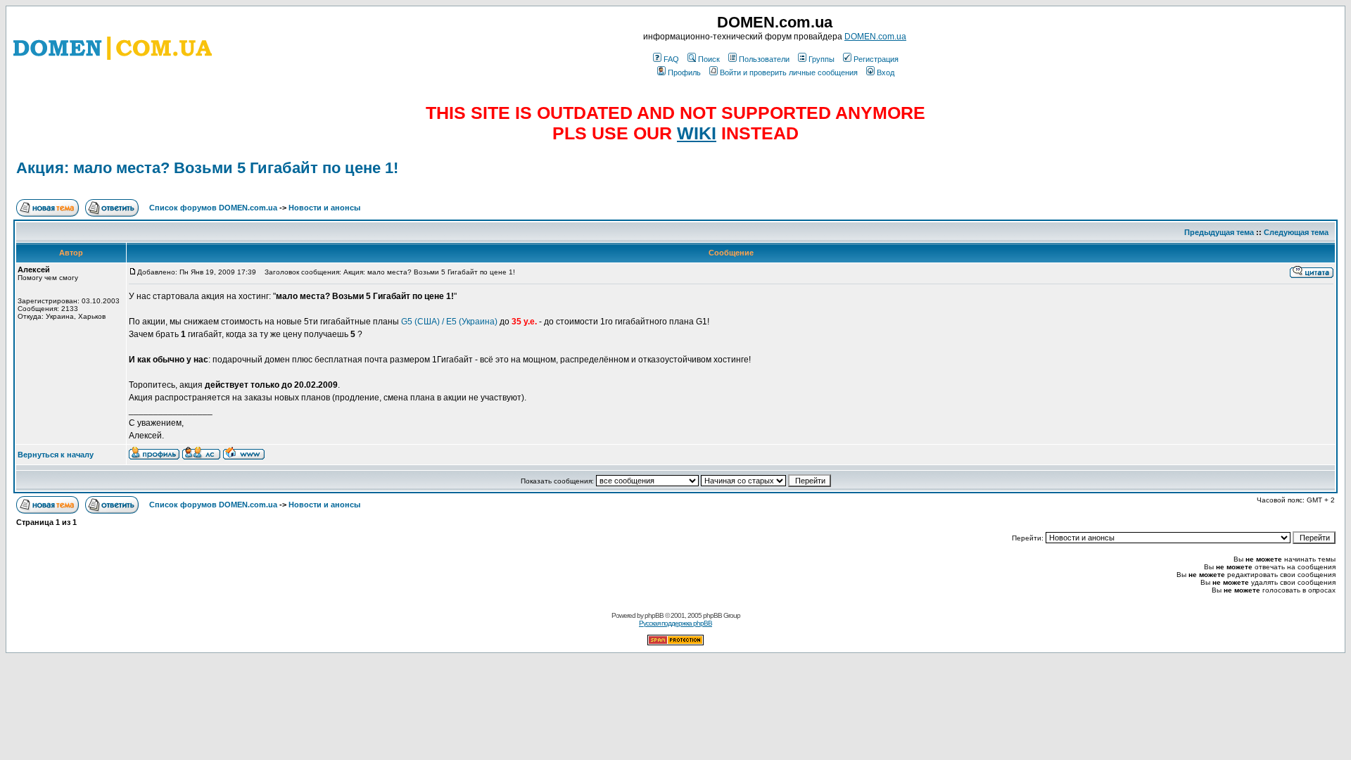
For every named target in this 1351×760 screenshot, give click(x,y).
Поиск (709, 59)
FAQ (671, 59)
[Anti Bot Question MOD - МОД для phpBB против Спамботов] (675, 643)
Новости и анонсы (324, 207)
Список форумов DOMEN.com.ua (213, 207)
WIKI (696, 133)
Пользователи (764, 59)
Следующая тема (1296, 232)
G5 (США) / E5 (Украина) (449, 322)
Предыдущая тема (1219, 232)
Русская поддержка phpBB (675, 623)
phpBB (654, 615)
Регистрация (876, 59)
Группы (821, 59)
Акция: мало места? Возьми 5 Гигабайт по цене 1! (207, 168)
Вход (885, 72)
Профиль (684, 72)
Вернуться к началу (56, 454)
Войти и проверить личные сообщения (789, 72)
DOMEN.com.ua (875, 37)
